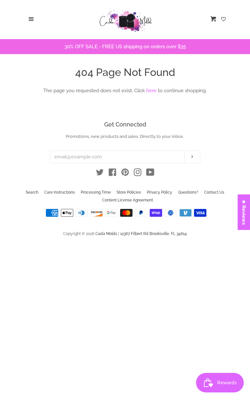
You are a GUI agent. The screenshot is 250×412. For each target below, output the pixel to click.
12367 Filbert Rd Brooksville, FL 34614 (153, 233)
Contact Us (214, 192)
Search (32, 192)
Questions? (188, 192)
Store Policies (129, 192)
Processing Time (96, 192)
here (151, 91)
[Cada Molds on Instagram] (138, 174)
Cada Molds (106, 233)
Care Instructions (59, 192)
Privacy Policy (159, 192)
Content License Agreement (127, 200)
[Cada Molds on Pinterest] (125, 174)
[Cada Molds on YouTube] (150, 174)
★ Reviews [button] (244, 212)
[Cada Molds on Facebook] (112, 174)
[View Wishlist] (224, 19)
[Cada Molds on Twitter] (100, 174)
